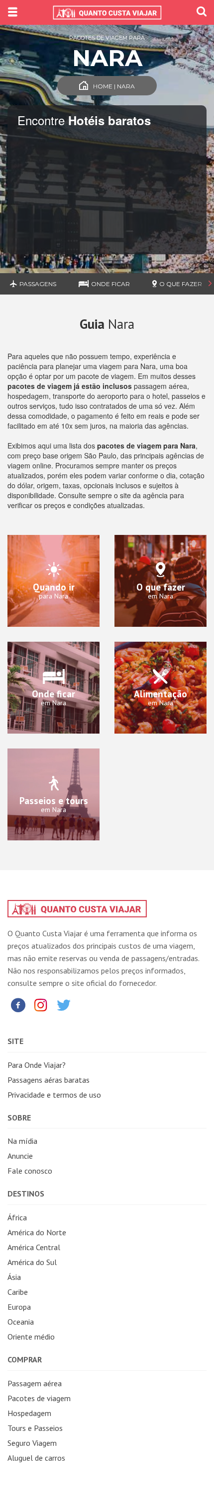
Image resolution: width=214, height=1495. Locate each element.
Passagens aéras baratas (48, 1080)
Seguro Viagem (32, 1443)
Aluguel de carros (36, 1458)
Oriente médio (31, 1337)
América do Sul (32, 1262)
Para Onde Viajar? (36, 1065)
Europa (19, 1307)
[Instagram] (40, 1004)
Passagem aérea (34, 1383)
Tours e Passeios (35, 1428)
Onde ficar (110, 284)
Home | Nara (114, 86)
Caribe (17, 1292)
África (17, 1217)
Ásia (14, 1277)
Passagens (37, 284)
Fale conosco (29, 1171)
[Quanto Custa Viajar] (107, 12)
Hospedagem (29, 1413)
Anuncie (20, 1156)
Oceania (20, 1322)
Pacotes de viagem (39, 1398)
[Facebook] (17, 1004)
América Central (33, 1247)
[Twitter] (63, 1004)
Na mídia (22, 1141)
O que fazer (180, 284)
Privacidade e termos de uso (54, 1095)
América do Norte (36, 1232)
